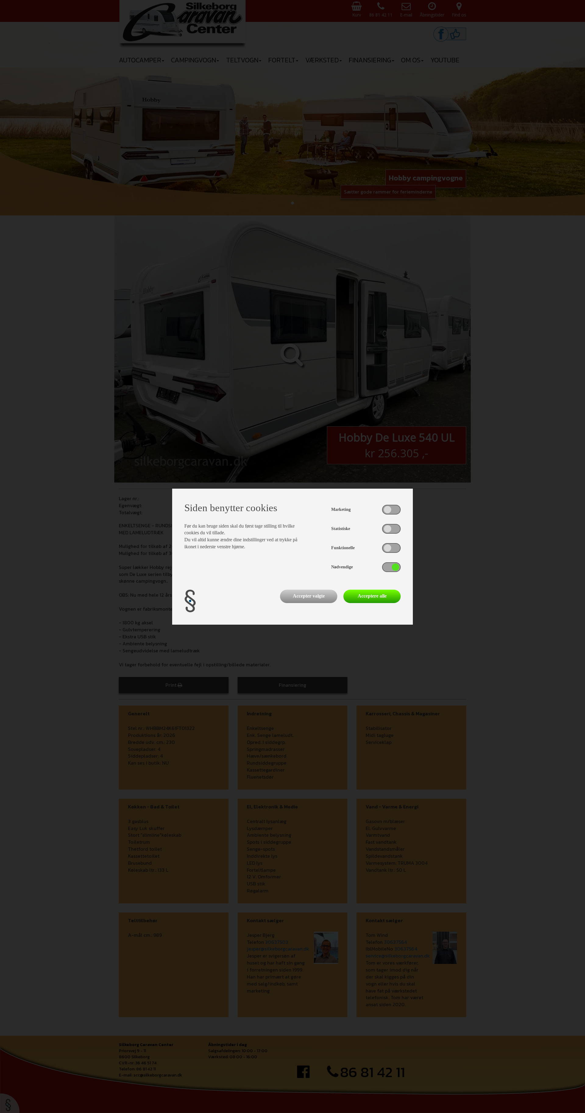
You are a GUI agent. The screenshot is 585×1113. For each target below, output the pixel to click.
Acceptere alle (372, 595)
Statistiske (340, 528)
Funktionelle (343, 548)
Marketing (341, 509)
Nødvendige (342, 567)
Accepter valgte (309, 595)
